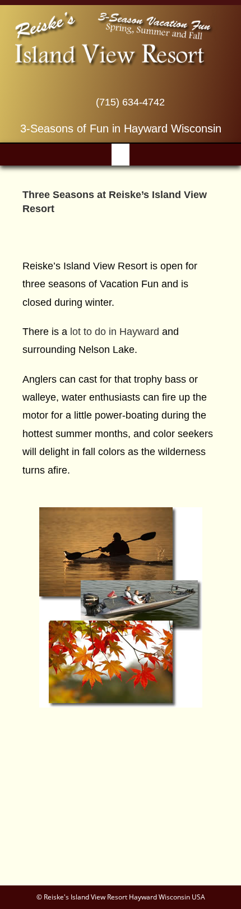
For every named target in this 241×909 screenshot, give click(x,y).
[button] (120, 155)
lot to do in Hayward (114, 331)
